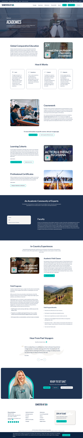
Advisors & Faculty (25, 1)
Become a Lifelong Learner (67, 387)
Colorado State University (49, 116)
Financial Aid (53, 5)
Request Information (61, 421)
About (59, 5)
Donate (78, 5)
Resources (76, 1)
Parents (16, 1)
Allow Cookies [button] (66, 435)
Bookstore (42, 419)
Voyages (34, 5)
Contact (80, 1)
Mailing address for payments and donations (14, 419)
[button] (38, 359)
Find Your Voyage (33, 134)
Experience (40, 5)
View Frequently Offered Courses (47, 134)
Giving (70, 1)
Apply (65, 5)
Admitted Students (5, 1)
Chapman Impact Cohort (16, 162)
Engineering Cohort (28, 162)
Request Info (71, 5)
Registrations (43, 421)
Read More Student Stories (40, 342)
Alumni (20, 1)
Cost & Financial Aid (44, 414)
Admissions (46, 5)
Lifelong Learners (12, 1)
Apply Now (56, 387)
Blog (72, 1)
